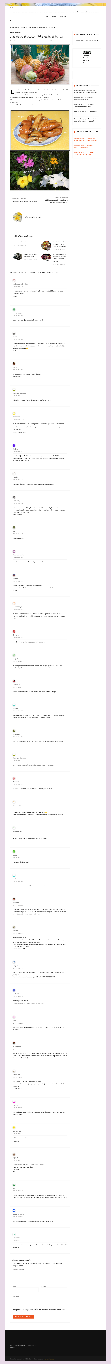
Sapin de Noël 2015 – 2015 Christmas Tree (31, 255)
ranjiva (15, 659)
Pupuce (15, 1105)
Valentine (16, 1075)
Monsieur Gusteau (19, 393)
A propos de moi (19, 242)
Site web (16, 1297)
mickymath (17, 734)
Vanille (15, 477)
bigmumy (16, 501)
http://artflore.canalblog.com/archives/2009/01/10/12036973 (34, 977)
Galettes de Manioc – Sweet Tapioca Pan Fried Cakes (84, 105)
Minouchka (17, 805)
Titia (14, 1021)
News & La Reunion (51, 17)
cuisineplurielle (18, 555)
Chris (14, 531)
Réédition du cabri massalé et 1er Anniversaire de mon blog (56, 201)
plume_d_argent (43, 40)
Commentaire (18, 1270)
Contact (63, 17)
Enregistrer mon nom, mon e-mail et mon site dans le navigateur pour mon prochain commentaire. (39, 1310)
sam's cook (17, 313)
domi (15, 337)
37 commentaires (56, 40)
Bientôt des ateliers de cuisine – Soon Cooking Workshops (59, 244)
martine (15, 708)
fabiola (15, 931)
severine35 (17, 1238)
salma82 (16, 994)
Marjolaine (16, 449)
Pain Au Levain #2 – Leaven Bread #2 (85, 113)
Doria (15, 367)
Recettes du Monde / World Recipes (55, 12)
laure (15, 855)
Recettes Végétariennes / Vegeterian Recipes (84, 12)
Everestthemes (49, 1359)
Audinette (16, 685)
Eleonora (16, 635)
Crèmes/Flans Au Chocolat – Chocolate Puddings (84, 98)
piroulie (15, 579)
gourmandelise (18, 1214)
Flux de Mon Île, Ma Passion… (87, 132)
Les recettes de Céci (20, 284)
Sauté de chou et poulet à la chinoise (24, 201)
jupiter (15, 1158)
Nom (15, 1286)
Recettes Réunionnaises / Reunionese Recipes (26, 12)
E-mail (44, 1286)
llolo (14, 1188)
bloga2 (15, 966)
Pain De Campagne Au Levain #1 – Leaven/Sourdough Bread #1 (86, 120)
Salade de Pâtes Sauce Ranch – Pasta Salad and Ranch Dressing (85, 91)
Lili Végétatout (18, 1047)
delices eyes (17, 831)
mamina (16, 902)
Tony (14, 879)
